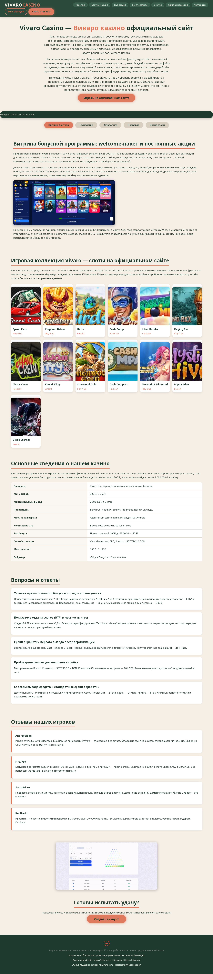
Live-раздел (120, 4)
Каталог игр (110, 125)
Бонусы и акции (100, 4)
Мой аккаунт (16, 11)
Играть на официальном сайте (106, 98)
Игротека (80, 4)
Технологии (86, 125)
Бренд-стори (157, 125)
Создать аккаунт (106, 919)
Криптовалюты (140, 4)
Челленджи (200, 4)
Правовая (133, 125)
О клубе (158, 4)
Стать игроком (41, 11)
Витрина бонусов (58, 125)
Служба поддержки (178, 4)
